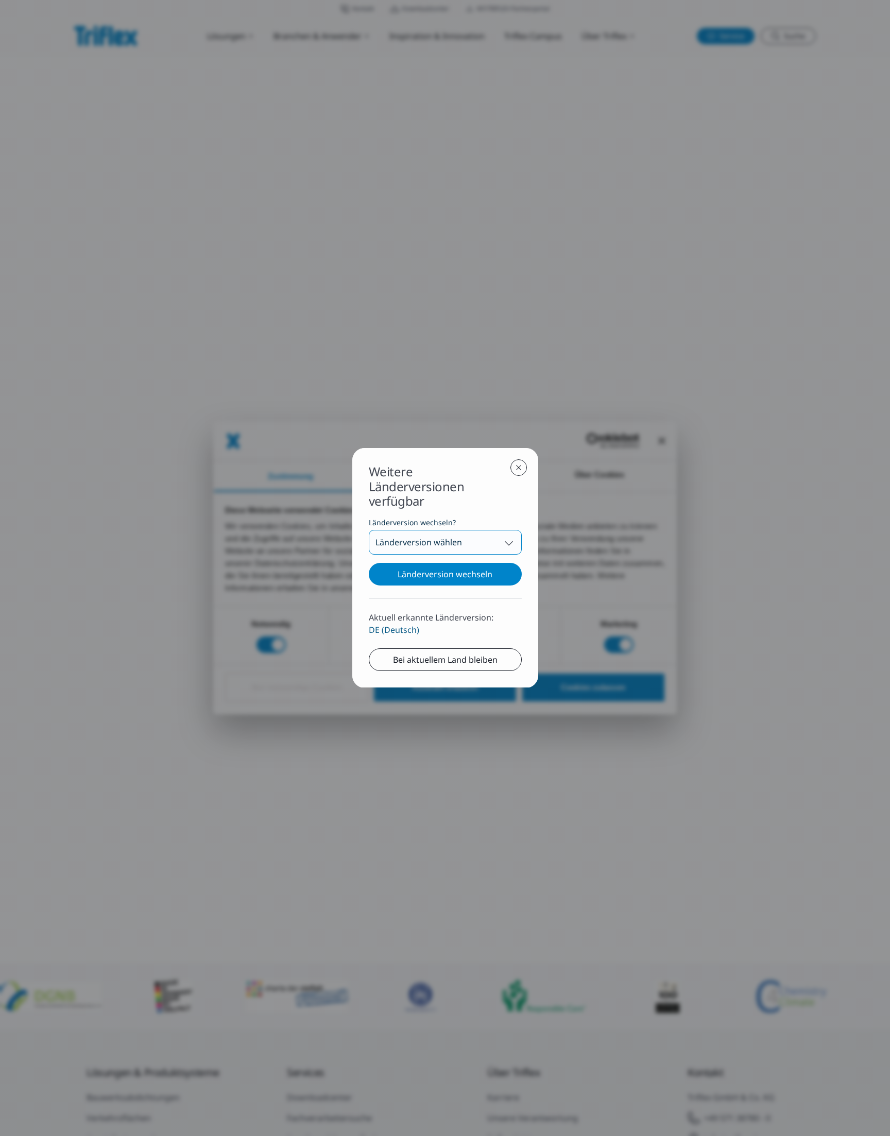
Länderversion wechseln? (412, 523)
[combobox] (445, 542)
